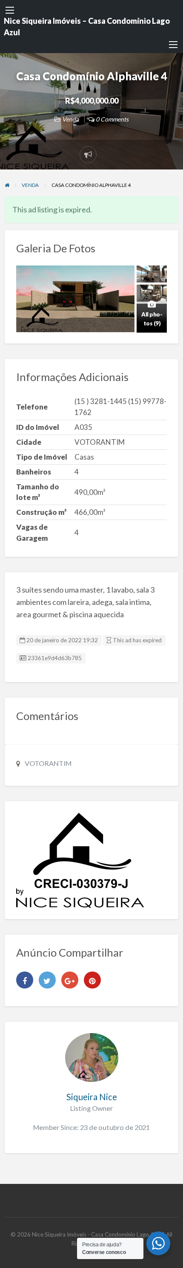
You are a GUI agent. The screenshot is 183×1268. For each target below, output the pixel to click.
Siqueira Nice (91, 1097)
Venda (70, 119)
